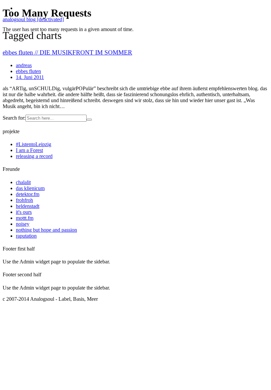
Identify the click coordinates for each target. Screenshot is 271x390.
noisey (22, 224)
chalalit (23, 182)
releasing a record (34, 156)
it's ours (24, 212)
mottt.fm (24, 218)
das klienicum (30, 188)
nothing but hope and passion (46, 230)
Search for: (14, 118)
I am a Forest (29, 150)
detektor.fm (27, 194)
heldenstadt (27, 206)
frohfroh (24, 200)
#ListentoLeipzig (33, 144)
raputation (26, 236)
